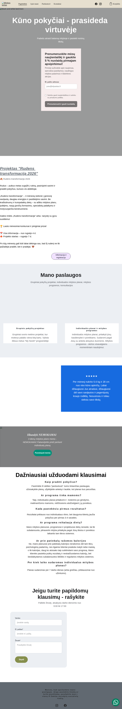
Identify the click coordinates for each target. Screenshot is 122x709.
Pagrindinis (22, 4)
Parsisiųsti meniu (43, 453)
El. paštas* (19, 629)
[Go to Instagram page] (100, 4)
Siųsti (21, 660)
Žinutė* (17, 640)
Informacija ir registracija (61, 256)
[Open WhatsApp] (116, 702)
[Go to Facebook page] (97, 4)
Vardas (17, 618)
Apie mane (34, 4)
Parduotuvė (46, 4)
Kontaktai (57, 4)
